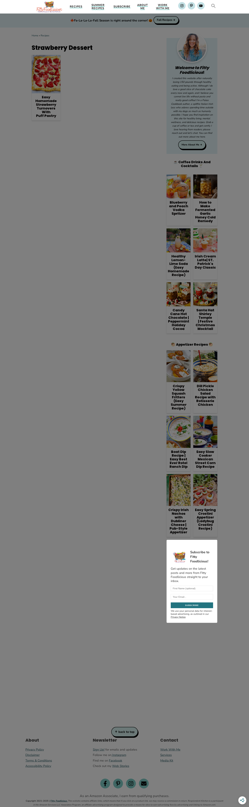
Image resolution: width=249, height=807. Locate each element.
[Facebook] (105, 783)
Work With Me (163, 7)
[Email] (144, 783)
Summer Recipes (98, 7)
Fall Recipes (164, 20)
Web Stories (120, 766)
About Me (142, 7)
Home (35, 35)
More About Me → (192, 144)
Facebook (115, 761)
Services (166, 755)
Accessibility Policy (38, 766)
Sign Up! (99, 750)
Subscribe (121, 6)
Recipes (76, 6)
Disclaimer (32, 755)
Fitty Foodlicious (59, 800)
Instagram (118, 755)
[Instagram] (131, 783)
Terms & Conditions (38, 761)
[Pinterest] (118, 783)
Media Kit (166, 761)
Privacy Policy (34, 750)
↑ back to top (124, 732)
